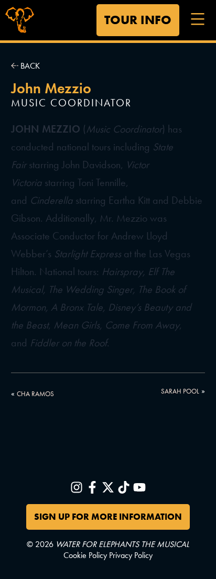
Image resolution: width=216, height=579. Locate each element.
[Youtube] (139, 487)
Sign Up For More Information (108, 516)
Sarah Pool (180, 391)
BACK (29, 65)
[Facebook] (92, 487)
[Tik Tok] (123, 487)
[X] (108, 487)
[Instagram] (76, 487)
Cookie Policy (85, 555)
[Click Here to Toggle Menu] (196, 18)
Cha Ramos (35, 393)
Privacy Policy (131, 555)
